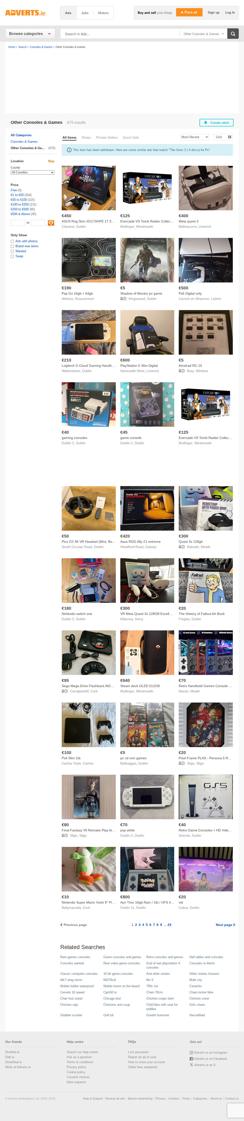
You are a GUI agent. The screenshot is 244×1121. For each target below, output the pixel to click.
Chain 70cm (154, 992)
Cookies (173, 1098)
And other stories (158, 973)
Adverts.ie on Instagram (210, 1052)
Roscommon (84, 299)
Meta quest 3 (188, 221)
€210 (66, 360)
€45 (123, 432)
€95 (65, 680)
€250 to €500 (20, 209)
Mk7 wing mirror (71, 980)
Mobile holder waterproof (77, 986)
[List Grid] (221, 137)
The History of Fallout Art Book (202, 614)
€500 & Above (20, 214)
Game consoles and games (122, 957)
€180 (66, 608)
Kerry (139, 619)
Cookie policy (76, 1072)
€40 (65, 432)
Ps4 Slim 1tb (71, 758)
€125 (125, 215)
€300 (183, 536)
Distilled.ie (12, 1052)
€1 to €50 (17, 195)
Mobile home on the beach (121, 986)
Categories (200, 1098)
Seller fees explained (142, 1067)
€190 (66, 288)
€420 (125, 536)
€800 (125, 897)
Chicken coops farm (160, 998)
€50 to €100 (19, 199)
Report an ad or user (142, 1057)
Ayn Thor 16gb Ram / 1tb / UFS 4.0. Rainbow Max (158, 902)
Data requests (76, 1082)
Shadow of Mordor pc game (141, 293)
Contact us (232, 1098)
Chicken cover (199, 998)
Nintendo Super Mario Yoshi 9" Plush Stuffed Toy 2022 (103, 902)
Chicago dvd (112, 998)
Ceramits (195, 986)
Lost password (138, 1052)
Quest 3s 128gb (191, 541)
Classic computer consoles (79, 973)
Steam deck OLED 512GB (140, 686)
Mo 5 (149, 980)
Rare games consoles (75, 957)
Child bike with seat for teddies (162, 1007)
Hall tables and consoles (206, 957)
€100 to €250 (20, 204)
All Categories (21, 135)
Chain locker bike (201, 992)
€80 (65, 824)
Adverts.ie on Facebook (210, 1059)
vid (181, 902)
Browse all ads (115, 1098)
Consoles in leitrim (202, 963)
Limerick (204, 226)
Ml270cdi (109, 980)
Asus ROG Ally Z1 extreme (140, 541)
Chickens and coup (116, 1004)
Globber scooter (71, 1015)
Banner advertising (140, 1098)
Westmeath (144, 226)
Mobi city (195, 980)
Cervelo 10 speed (72, 992)
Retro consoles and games (164, 957)
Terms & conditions (80, 1062)
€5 (122, 288)
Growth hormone (157, 1015)
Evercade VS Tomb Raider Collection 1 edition (155, 221)
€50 (65, 536)
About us (216, 1098)
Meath (205, 547)
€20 (182, 608)
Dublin (81, 226)
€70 (182, 680)
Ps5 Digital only (190, 293)
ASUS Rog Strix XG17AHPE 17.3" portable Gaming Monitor (106, 221)
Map (51, 161)
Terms (186, 1098)
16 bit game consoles (118, 973)
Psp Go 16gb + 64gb (77, 293)
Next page (224, 925)
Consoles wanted (72, 963)
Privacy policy (76, 1067)
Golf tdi (108, 1015)
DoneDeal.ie (13, 1062)
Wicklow (202, 371)
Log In (230, 12)
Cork (94, 691)
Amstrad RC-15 (190, 365)
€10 (65, 897)
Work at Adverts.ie (18, 1067)
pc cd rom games (133, 758)
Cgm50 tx (110, 992)
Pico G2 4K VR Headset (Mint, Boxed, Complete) (98, 541)
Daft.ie (9, 1057)
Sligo (200, 763)
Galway (151, 547)
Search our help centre (82, 1052)
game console (131, 438)
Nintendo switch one (77, 614)
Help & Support (93, 1098)
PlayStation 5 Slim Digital (139, 365)
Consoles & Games (24, 141)
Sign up (214, 12)
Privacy (160, 1098)
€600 (125, 360)
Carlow (88, 763)
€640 (125, 680)
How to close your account (146, 1062)
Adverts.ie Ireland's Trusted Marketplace (30, 12)
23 (169, 925)
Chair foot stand (71, 998)
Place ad (191, 12)
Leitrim (216, 299)
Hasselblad (197, 1015)
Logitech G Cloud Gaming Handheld (89, 365)
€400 (183, 215)
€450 (66, 215)
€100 (66, 752)
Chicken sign (69, 1004)
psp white (127, 830)
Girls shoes (197, 1004)
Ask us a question (79, 1057)
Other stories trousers (204, 973)
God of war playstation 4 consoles (163, 965)
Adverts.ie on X (205, 1065)
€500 (183, 288)
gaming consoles (74, 438)
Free (14, 190)
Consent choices (78, 1077)
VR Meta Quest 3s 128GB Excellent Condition (154, 614)
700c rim (152, 986)
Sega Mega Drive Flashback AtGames (90, 686)
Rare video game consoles (121, 963)
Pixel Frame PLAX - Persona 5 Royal (206, 758)
